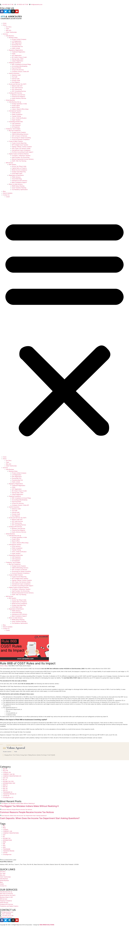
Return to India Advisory (16, 184)
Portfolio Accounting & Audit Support (22, 152)
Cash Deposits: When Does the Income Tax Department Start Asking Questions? (40, 818)
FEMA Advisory (16, 177)
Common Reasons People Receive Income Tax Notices (27, 812)
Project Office (16, 105)
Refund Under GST (17, 86)
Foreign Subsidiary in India (19, 103)
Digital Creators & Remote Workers (19, 154)
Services (5, 34)
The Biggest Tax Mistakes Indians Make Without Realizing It (29, 806)
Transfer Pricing (16, 116)
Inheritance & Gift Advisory (19, 180)
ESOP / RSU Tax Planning (19, 161)
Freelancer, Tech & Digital (13, 128)
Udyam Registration (17, 61)
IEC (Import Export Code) (19, 57)
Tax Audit (14, 77)
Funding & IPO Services (15, 93)
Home (4, 23)
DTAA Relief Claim (17, 173)
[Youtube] (17, 11)
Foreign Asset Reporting (19, 171)
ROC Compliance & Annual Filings (21, 64)
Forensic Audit (16, 80)
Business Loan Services (18, 95)
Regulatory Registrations (16, 50)
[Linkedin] (9, 11)
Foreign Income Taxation (19, 132)
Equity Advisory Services (19, 98)
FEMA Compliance (17, 114)
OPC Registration (17, 43)
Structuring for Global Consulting (21, 137)
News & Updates (7, 193)
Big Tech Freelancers (15, 130)
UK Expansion (16, 127)
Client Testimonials (11, 32)
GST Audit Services (17, 87)
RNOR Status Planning (18, 186)
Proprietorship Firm (17, 46)
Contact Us (6, 195)
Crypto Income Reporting (19, 143)
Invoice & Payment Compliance (20, 139)
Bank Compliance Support (19, 182)
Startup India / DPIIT (17, 59)
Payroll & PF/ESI (16, 68)
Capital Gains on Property (19, 168)
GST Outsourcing (17, 89)
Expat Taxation (16, 120)
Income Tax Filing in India (19, 166)
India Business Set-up (15, 102)
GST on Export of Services (19, 136)
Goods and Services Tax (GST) (17, 84)
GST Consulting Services (19, 91)
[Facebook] (2, 11)
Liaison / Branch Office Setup (20, 109)
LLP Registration (16, 41)
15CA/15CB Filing (17, 179)
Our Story (8, 27)
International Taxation (15, 111)
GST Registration (17, 55)
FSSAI (13, 53)
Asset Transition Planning (19, 188)
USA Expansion (16, 125)
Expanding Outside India (16, 121)
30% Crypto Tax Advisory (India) (21, 148)
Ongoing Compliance (15, 62)
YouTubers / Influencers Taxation (21, 155)
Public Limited (16, 48)
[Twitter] (5, 11)
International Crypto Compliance (21, 150)
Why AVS (8, 30)
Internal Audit (15, 78)
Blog (4, 191)
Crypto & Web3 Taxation (16, 141)
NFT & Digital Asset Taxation (20, 145)
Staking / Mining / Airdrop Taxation (22, 146)
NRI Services (9, 162)
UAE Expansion (16, 123)
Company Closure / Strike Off (20, 71)
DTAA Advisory (16, 112)
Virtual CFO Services (18, 69)
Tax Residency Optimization (20, 189)
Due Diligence (16, 82)
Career (8, 196)
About (4, 25)
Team (7, 28)
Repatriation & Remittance (16, 175)
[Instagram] (13, 11)
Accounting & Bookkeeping (19, 66)
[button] (64, 327)
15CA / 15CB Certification (19, 118)
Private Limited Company (19, 39)
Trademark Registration (18, 52)
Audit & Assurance (14, 73)
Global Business (10, 100)
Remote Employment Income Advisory (23, 159)
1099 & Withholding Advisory (20, 134)
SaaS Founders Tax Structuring (20, 157)
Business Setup (13, 37)
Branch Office (16, 107)
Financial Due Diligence (18, 96)
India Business (10, 36)
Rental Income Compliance (19, 170)
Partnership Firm (16, 44)
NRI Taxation (12, 164)
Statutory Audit (16, 75)
